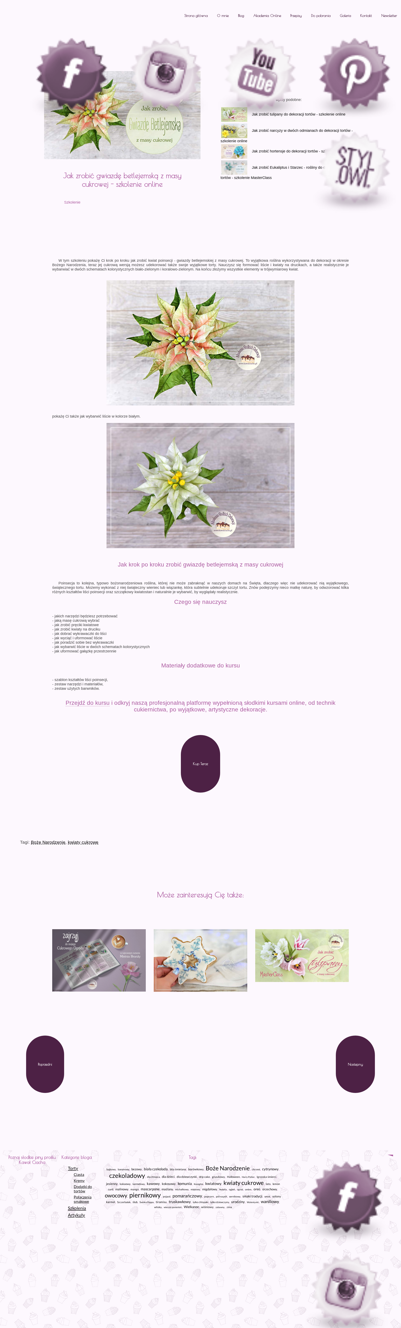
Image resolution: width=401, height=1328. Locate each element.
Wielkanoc (191, 1207)
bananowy (123, 1169)
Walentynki (253, 1202)
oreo (257, 1189)
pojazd (166, 1196)
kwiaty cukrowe (83, 842)
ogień (232, 1189)
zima (229, 1207)
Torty (73, 1168)
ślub (135, 1202)
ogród (240, 1189)
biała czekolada (156, 1169)
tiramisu (161, 1202)
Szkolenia (77, 1208)
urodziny (238, 1202)
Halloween (233, 1176)
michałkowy (182, 1189)
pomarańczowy (187, 1195)
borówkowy (196, 1169)
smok (267, 1196)
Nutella (223, 1189)
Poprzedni (45, 1064)
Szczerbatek (124, 1202)
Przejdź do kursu (88, 703)
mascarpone (150, 1189)
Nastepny (355, 1064)
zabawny (220, 1207)
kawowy (153, 1183)
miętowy (195, 1189)
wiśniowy (207, 1207)
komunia (185, 1183)
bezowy (136, 1169)
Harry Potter (248, 1177)
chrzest (256, 1169)
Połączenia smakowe (82, 1199)
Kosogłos (198, 1184)
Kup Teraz (200, 764)
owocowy (116, 1195)
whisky (158, 1207)
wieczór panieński (173, 1207)
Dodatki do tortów (83, 1189)
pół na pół (221, 1196)
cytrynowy (270, 1169)
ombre (248, 1189)
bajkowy (111, 1169)
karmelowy (139, 1184)
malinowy (121, 1189)
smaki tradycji (252, 1196)
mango (135, 1189)
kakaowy (125, 1184)
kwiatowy (213, 1183)
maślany (167, 1189)
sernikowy (234, 1196)
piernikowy (145, 1195)
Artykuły (76, 1214)
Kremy (79, 1180)
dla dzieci (168, 1176)
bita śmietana (178, 1169)
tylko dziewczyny (219, 1202)
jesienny (112, 1184)
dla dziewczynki (187, 1176)
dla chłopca (153, 1177)
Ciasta (79, 1174)
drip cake (204, 1176)
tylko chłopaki (200, 1202)
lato (268, 1184)
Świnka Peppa (147, 1202)
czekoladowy (127, 1175)
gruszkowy (218, 1176)
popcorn (209, 1196)
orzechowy (269, 1189)
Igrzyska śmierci (266, 1176)
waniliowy (270, 1201)
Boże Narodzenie (48, 842)
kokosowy (169, 1184)
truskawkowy (180, 1201)
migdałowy (209, 1189)
